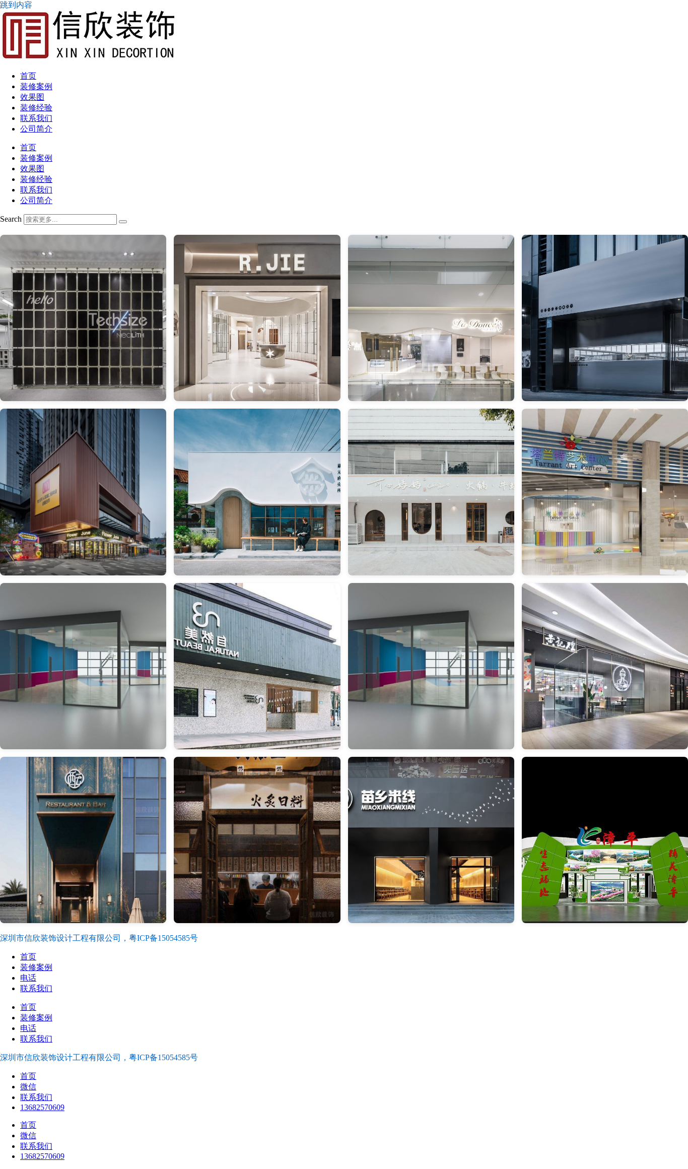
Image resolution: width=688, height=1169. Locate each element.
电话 (28, 977)
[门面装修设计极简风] (83, 318)
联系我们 (36, 118)
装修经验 (36, 107)
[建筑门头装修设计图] (257, 666)
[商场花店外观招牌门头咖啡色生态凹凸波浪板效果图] (83, 492)
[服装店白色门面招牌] (257, 318)
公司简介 (36, 128)
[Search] (123, 221)
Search (11, 219)
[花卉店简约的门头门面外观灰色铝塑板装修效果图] (605, 318)
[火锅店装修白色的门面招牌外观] (431, 492)
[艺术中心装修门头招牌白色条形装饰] (605, 492)
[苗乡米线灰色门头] (431, 840)
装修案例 (36, 86)
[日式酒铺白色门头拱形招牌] (257, 492)
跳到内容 (16, 5)
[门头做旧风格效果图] (83, 840)
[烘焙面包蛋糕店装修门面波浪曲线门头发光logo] (431, 318)
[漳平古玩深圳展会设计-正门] (605, 840)
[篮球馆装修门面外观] (431, 666)
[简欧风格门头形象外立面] (605, 666)
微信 (28, 1086)
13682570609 (42, 1107)
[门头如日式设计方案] (257, 840)
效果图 (32, 97)
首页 (28, 76)
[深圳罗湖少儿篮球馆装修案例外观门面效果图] (83, 666)
